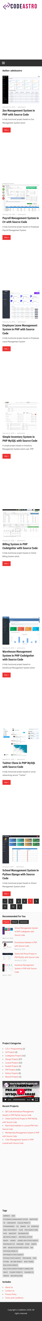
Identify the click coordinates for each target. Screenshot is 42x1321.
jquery (5, 1240)
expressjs (34, 1226)
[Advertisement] (21, 34)
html (5, 1233)
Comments (24, 922)
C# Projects (10, 1052)
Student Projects (16, 1272)
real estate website (10, 1265)
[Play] (5, 1099)
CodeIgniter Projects (13, 1055)
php (31, 1248)
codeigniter (11, 1223)
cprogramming (8, 1226)
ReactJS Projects (12, 1076)
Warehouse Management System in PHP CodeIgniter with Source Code (18, 655)
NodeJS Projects (11, 1066)
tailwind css (28, 1272)
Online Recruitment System (18, 1248)
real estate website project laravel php (18, 1269)
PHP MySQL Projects (10, 1251)
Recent (14, 922)
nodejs (33, 1244)
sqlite (5, 1272)
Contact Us (9, 1290)
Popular (6, 922)
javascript (12, 1233)
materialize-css (9, 1244)
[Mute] (33, 1099)
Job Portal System (25, 1237)
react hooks (28, 1262)
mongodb (20, 1244)
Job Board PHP (23, 1233)
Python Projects (11, 1073)
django (23, 1226)
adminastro (22, 107)
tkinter (6, 1276)
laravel (13, 1240)
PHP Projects (10, 1069)
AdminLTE (6, 1216)
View (5, 130)
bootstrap (34, 1219)
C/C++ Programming (13, 1048)
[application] (21, 1091)
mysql (27, 1244)
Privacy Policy (10, 1294)
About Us (9, 1287)
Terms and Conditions (14, 1297)
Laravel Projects (11, 1062)
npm (4, 1248)
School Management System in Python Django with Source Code (20, 874)
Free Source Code (31, 1230)
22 (13, 906)
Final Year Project (10, 1230)
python (6, 1262)
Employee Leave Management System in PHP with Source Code (19, 329)
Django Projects (11, 1059)
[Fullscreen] (36, 1099)
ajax (13, 1216)
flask (21, 1230)
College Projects (24, 1223)
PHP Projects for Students (13, 1255)
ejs (28, 1226)
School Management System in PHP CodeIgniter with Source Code (26, 931)
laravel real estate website (28, 1240)
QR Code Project (16, 1262)
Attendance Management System (15, 1219)
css (17, 1226)
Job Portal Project (10, 1237)
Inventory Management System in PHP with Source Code (26, 968)
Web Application (16, 1276)
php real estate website (12, 1258)
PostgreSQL (27, 1258)
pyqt (34, 1258)
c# (4, 1223)
